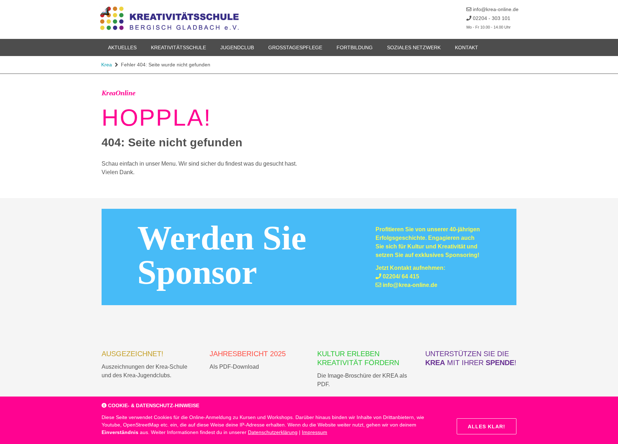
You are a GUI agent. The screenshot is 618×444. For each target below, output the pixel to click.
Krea (106, 64)
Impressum (314, 432)
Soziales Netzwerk (414, 47)
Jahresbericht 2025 (248, 354)
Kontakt (466, 47)
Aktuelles (122, 47)
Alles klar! (486, 426)
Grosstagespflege (295, 47)
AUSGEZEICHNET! (132, 354)
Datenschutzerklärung (273, 432)
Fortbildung (355, 47)
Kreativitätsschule (178, 47)
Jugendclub (237, 47)
